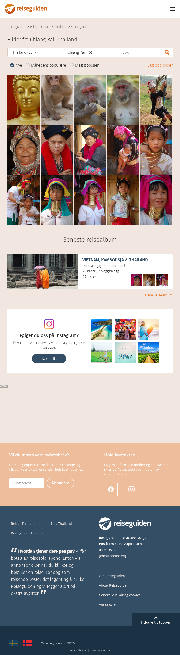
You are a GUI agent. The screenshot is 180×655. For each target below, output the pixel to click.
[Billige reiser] (27, 643)
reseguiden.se (78, 650)
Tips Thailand (61, 524)
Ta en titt (49, 358)
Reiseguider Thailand (28, 533)
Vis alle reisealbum (157, 295)
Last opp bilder (160, 65)
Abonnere (60, 483)
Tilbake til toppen (156, 622)
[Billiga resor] (13, 643)
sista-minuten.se (100, 650)
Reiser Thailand (23, 524)
